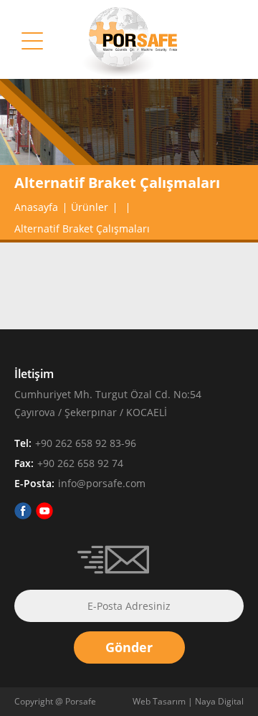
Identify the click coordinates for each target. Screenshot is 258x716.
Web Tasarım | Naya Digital (188, 701)
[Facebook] (23, 515)
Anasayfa (36, 207)
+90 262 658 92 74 (80, 463)
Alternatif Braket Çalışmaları (82, 228)
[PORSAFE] (129, 75)
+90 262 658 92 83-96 (85, 443)
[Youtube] (44, 515)
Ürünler (89, 207)
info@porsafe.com (101, 483)
